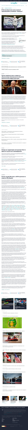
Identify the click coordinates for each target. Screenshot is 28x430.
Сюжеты (22, 5)
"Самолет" (9, 277)
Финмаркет (19, 0)
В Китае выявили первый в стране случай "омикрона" (15, 13)
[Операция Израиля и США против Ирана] (14, 400)
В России (5, 5)
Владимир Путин (4, 122)
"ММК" (4, 209)
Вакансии (14, 407)
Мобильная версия (3, 0)
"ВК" (9, 205)
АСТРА (2, 421)
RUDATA (13, 419)
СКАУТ (2, 420)
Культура (13, 5)
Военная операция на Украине (5, 401)
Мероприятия (23, 407)
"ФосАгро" (23, 205)
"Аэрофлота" (5, 206)
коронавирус (7, 58)
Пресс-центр (11, 407)
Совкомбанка (18, 205)
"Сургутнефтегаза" (14, 207)
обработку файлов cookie (9, 412)
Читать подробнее (22, 41)
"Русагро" (13, 205)
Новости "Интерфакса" (14, 418)
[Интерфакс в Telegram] (13, 422)
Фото (23, 5)
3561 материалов (13, 403)
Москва (16, 5)
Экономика (9, 5)
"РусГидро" (6, 277)
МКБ (9, 206)
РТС (5, 289)
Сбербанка (17, 209)
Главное (2, 5)
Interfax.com (11, 0)
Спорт (11, 5)
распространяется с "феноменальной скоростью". (8, 44)
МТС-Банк (13, 229)
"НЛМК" (18, 206)
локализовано (24, 160)
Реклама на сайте (18, 407)
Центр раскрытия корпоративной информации (15, 420)
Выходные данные (12, 426)
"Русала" (8, 209)
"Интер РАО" (13, 206)
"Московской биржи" (17, 208)
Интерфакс (14, 3)
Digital (17, 5)
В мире (7, 5)
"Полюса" (4, 207)
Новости (19, 5)
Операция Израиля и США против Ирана (13, 402)
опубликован (11, 99)
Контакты (3, 407)
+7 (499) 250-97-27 (5, 414)
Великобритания (4, 58)
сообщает (20, 33)
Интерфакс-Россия (15, 0)
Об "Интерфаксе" (7, 0)
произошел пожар (4, 159)
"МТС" (12, 208)
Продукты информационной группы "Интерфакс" (12, 416)
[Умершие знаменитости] (22, 400)
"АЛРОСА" (3, 208)
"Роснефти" (9, 207)
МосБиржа (3, 289)
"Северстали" (24, 208)
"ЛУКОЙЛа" (7, 208)
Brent (7, 289)
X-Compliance (3, 419)
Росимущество (8, 122)
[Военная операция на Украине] (5, 400)
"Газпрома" (12, 209)
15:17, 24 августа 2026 (7, 73)
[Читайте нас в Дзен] (12, 422)
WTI (8, 289)
